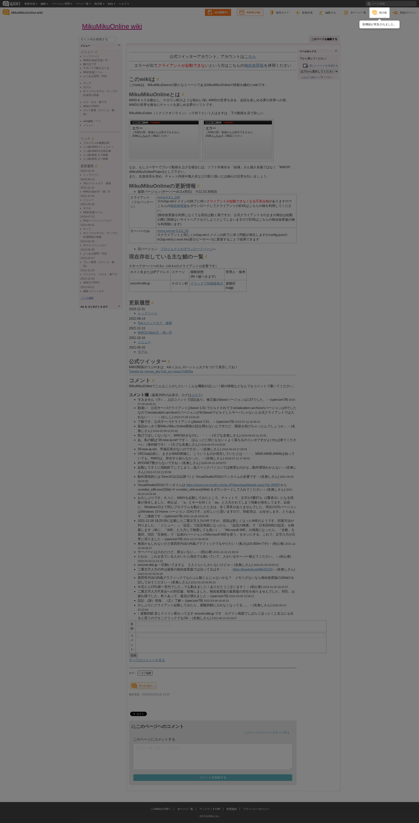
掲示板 (383, 12)
